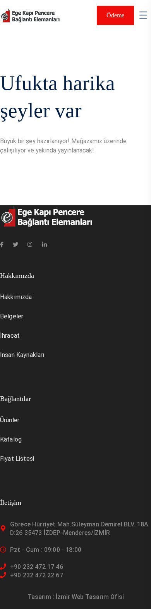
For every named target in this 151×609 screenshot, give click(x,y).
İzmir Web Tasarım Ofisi (90, 597)
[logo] (30, 15)
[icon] (1, 244)
